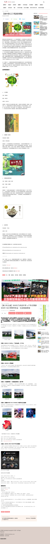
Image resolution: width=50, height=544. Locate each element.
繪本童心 (15, 268)
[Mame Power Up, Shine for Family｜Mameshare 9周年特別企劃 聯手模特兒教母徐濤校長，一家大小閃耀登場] (36, 17)
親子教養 (6, 11)
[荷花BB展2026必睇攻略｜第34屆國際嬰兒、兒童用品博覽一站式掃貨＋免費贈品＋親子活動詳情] (36, 33)
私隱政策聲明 (3, 538)
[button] (43, 2)
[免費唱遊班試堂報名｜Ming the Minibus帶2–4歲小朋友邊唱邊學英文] (36, 23)
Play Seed (8, 265)
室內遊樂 (41, 31)
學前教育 (41, 21)
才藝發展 (41, 15)
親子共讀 (17, 271)
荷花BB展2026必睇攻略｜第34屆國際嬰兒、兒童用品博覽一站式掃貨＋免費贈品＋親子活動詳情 (43, 34)
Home (3, 11)
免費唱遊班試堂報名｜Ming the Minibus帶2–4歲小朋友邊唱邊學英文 (43, 23)
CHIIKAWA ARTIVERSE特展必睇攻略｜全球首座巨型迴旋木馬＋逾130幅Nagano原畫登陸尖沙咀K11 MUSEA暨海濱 (43, 29)
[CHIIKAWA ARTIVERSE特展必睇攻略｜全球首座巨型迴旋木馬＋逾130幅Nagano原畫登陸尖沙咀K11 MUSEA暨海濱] (36, 27)
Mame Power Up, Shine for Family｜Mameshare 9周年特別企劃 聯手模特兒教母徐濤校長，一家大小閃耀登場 (44, 18)
